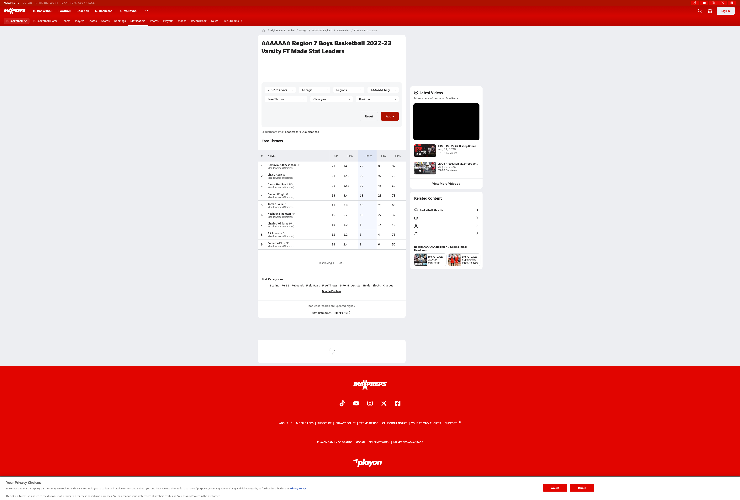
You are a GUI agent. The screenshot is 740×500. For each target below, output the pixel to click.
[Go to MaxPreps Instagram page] (370, 403)
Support (451, 423)
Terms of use (368, 423)
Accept (555, 487)
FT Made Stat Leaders (366, 30)
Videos (182, 21)
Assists (355, 285)
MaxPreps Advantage (78, 2)
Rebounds (298, 285)
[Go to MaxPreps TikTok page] (342, 403)
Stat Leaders (343, 30)
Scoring (274, 285)
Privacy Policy (346, 423)
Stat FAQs (341, 313)
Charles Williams (278, 223)
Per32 (285, 285)
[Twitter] (722, 3)
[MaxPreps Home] (14, 11)
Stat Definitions (321, 313)
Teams (66, 21)
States (93, 21)
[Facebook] (732, 3)
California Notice (394, 423)
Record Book (199, 21)
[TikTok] (695, 3)
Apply (390, 116)
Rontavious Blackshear (282, 165)
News (214, 21)
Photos (154, 21)
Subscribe (324, 423)
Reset (369, 116)
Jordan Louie (276, 204)
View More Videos (445, 183)
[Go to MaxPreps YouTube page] (356, 403)
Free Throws (329, 285)
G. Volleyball (129, 10)
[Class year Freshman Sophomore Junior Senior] (331, 99)
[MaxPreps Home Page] (263, 30)
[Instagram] (713, 3)
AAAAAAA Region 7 (322, 30)
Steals (366, 285)
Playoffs (168, 21)
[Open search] (700, 11)
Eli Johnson (275, 233)
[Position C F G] (377, 99)
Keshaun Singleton (279, 213)
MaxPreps (11, 2)
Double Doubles (331, 291)
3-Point (344, 285)
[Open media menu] (710, 11)
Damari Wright (276, 194)
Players (79, 21)
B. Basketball (43, 10)
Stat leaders (137, 21)
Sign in (726, 11)
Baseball (83, 10)
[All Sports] (147, 11)
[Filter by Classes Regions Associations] (348, 90)
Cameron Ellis (276, 243)
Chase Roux (275, 174)
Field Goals (313, 285)
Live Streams (231, 21)
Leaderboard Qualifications (302, 132)
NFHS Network (46, 2)
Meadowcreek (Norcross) (281, 168)
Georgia (303, 30)
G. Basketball (104, 10)
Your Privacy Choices (426, 423)
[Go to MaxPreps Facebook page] (398, 403)
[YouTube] (704, 3)
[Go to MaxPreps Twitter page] (384, 403)
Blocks (377, 285)
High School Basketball (282, 30)
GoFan (27, 2)
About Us (285, 423)
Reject (582, 487)
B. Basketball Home (45, 21)
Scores (105, 21)
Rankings (120, 21)
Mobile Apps (305, 423)
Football (64, 10)
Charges (388, 285)
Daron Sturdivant (278, 184)
